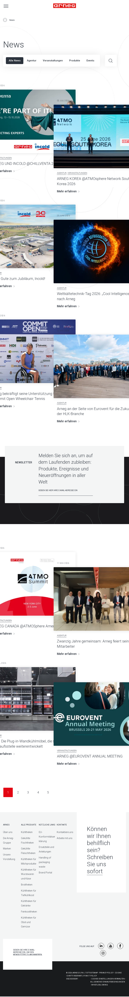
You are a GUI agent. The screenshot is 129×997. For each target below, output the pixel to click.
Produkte (74, 60)
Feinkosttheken (29, 911)
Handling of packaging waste (45, 862)
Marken (7, 848)
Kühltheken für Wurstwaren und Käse (28, 874)
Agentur (31, 60)
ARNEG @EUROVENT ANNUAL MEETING (90, 756)
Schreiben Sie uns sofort (100, 864)
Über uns (7, 832)
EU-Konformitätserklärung (47, 837)
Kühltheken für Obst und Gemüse (28, 922)
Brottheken (26, 884)
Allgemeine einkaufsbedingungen (107, 982)
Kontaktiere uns (65, 832)
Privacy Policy (106, 973)
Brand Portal (45, 872)
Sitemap (94, 973)
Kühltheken (27, 832)
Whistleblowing (99, 985)
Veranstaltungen (53, 60)
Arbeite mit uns (64, 838)
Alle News (14, 60)
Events (90, 60)
